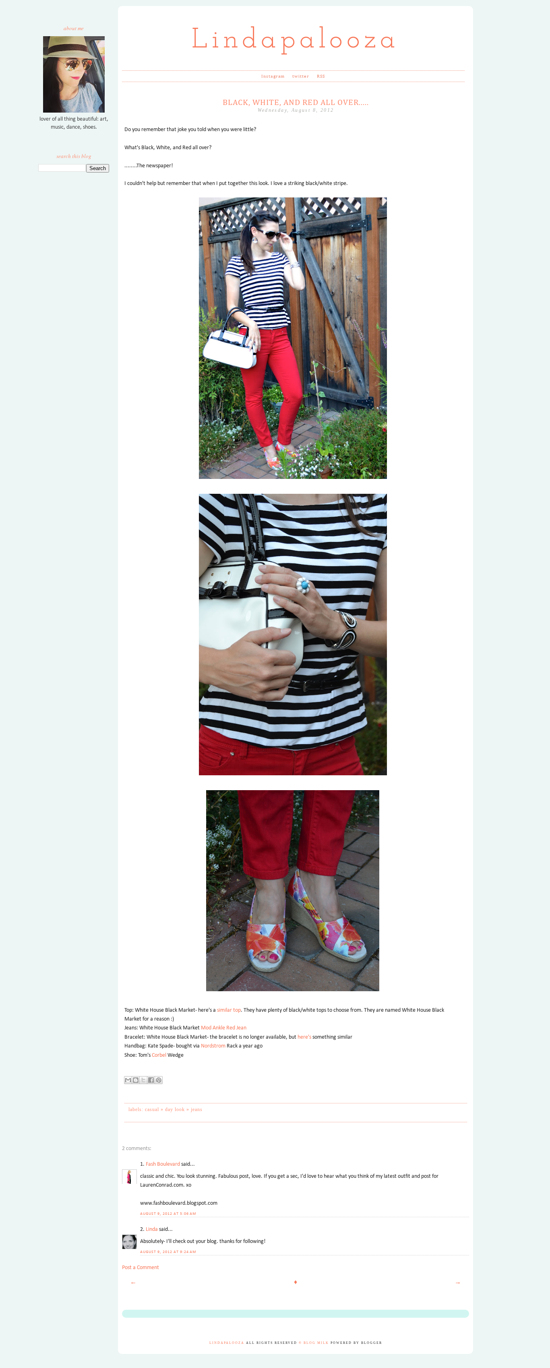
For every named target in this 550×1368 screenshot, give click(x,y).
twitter (300, 76)
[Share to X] (143, 1080)
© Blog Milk (314, 1343)
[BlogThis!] (136, 1080)
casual (152, 1109)
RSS (321, 76)
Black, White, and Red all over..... (296, 103)
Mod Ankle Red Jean (223, 1028)
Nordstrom (213, 1046)
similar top (229, 1010)
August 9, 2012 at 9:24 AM (168, 1252)
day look (175, 1109)
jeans (197, 1109)
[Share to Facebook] (151, 1080)
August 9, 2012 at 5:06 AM (168, 1214)
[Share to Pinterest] (159, 1080)
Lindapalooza (295, 40)
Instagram (273, 76)
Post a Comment (140, 1268)
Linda (152, 1229)
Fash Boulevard (163, 1164)
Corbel (159, 1055)
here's (305, 1037)
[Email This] (128, 1080)
